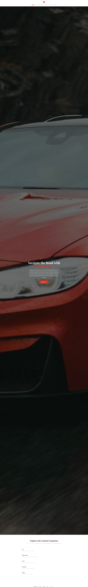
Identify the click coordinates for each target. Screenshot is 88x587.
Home (33, 4)
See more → (44, 282)
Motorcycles (40, 4)
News (46, 4)
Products (50, 4)
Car (36, 4)
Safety (55, 4)
